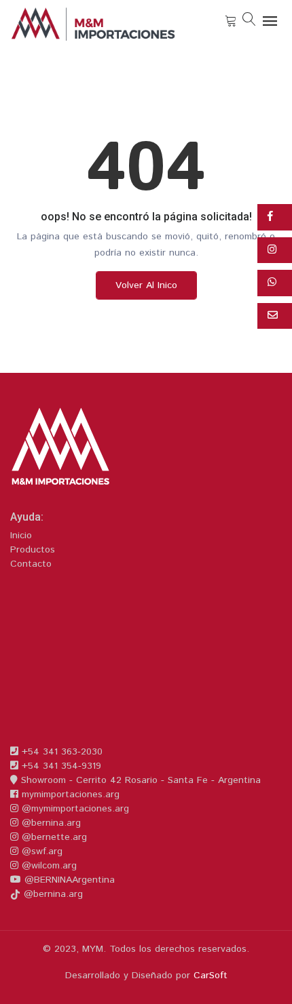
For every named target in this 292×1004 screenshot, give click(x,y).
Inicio (21, 535)
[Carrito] (230, 20)
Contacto (31, 564)
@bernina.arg (49, 823)
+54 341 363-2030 (60, 752)
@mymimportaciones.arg (73, 809)
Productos (32, 550)
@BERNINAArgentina (68, 880)
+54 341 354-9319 (59, 766)
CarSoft (210, 975)
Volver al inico (146, 285)
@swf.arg (40, 851)
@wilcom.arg (47, 865)
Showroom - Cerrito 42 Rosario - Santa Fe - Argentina (139, 780)
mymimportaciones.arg (69, 794)
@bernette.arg (52, 837)
